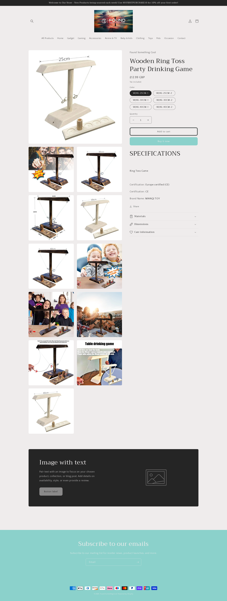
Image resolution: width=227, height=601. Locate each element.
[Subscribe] (137, 562)
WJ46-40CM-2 (164, 107)
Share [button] (136, 206)
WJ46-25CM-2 (164, 93)
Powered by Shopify (125, 594)
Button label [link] (51, 491)
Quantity (134, 114)
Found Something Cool (108, 594)
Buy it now (164, 141)
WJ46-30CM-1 (140, 100)
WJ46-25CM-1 (140, 93)
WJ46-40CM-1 (140, 107)
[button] (32, 21)
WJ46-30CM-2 (164, 100)
